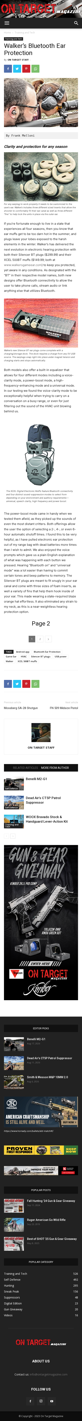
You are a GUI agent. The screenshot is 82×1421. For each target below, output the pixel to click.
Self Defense (11, 788)
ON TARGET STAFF (18, 59)
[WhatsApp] (35, 69)
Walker (9, 661)
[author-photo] (41, 742)
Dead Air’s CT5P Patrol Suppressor (49, 1058)
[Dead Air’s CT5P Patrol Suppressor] (14, 802)
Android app (22, 651)
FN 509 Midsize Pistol (64, 708)
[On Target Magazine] (41, 9)
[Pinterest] (26, 69)
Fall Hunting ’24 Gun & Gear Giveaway (51, 1200)
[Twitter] (17, 69)
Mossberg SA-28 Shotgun (21, 708)
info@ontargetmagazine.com (48, 1374)
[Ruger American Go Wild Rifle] (14, 1225)
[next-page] (12, 836)
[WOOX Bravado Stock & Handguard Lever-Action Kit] (14, 821)
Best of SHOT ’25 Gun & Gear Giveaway (52, 1238)
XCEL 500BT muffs (27, 661)
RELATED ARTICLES (25, 767)
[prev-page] (6, 836)
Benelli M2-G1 (36, 779)
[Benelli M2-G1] (14, 783)
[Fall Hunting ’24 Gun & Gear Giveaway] (14, 1206)
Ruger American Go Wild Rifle (46, 1219)
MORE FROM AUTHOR (55, 767)
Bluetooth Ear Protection (47, 651)
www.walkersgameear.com (23, 265)
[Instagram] (41, 1401)
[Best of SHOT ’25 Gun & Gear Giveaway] (14, 1244)
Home (7, 32)
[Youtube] (52, 1401)
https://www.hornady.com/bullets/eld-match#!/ (28, 1131)
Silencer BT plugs (40, 656)
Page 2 (41, 623)
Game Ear (11, 656)
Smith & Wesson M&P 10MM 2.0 (47, 1077)
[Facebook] (8, 69)
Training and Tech (25, 32)
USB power (61, 656)
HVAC (24, 656)
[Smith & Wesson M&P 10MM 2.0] (14, 1082)
